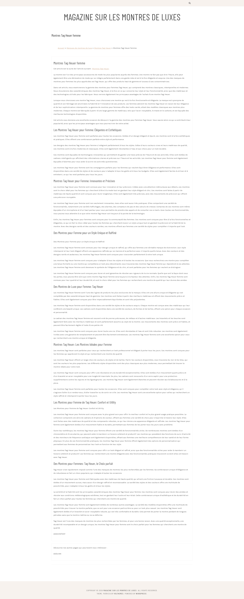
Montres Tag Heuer (102, 48)
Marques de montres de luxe (79, 48)
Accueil (61, 48)
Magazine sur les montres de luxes (122, 16)
